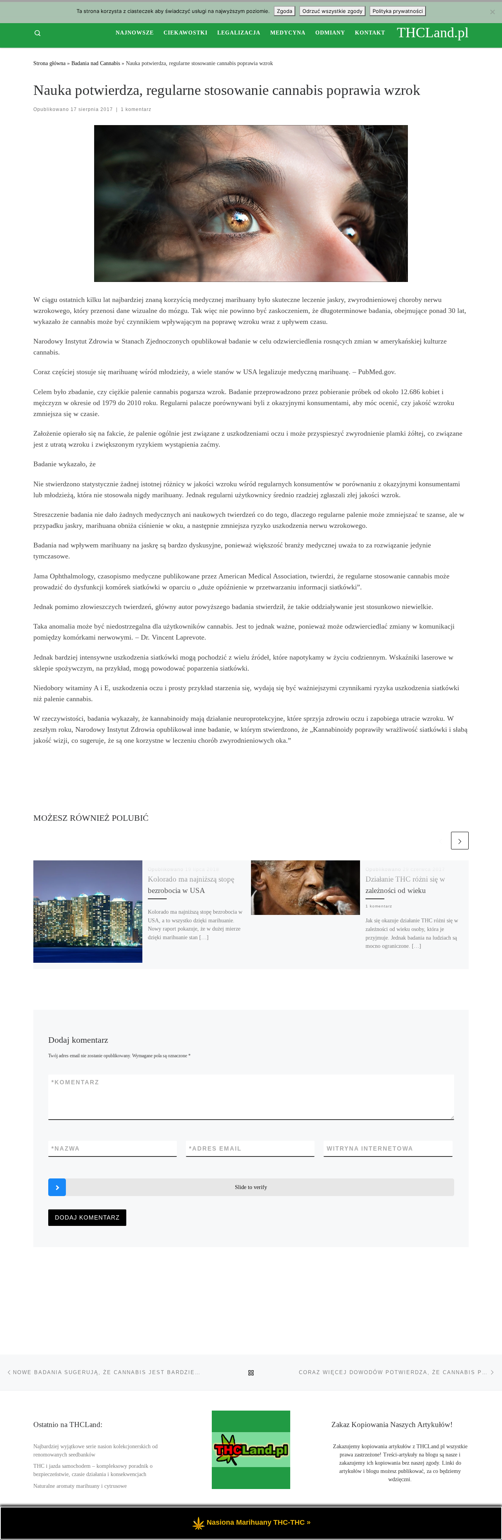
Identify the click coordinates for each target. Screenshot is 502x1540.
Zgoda (284, 11)
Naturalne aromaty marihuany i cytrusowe (80, 1486)
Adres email (215, 1148)
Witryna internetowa (370, 1148)
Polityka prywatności (398, 11)
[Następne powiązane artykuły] (460, 840)
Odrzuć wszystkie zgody (332, 11)
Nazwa (65, 1148)
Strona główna (49, 63)
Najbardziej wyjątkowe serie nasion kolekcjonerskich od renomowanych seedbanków (95, 1451)
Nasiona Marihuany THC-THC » (259, 1522)
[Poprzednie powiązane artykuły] (440, 840)
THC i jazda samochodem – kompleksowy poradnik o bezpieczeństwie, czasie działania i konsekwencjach (93, 1470)
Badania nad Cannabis (95, 63)
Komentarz (75, 1082)
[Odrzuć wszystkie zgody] (492, 12)
